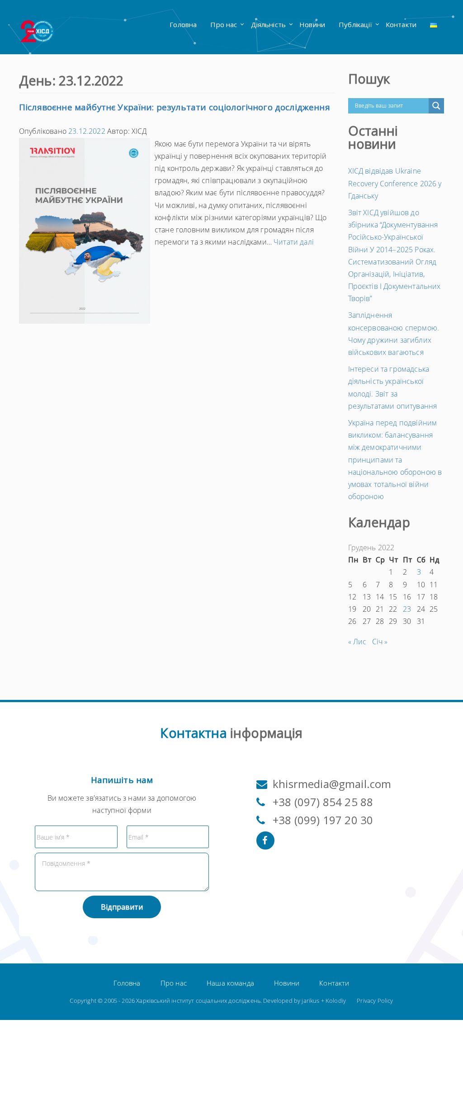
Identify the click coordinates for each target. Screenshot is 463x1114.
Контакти (401, 24)
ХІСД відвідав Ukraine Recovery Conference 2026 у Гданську (395, 183)
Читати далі (294, 242)
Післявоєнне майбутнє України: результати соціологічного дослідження (174, 107)
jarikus (310, 1000)
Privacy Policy (375, 1000)
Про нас (223, 24)
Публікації (355, 24)
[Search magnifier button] (436, 105)
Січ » (380, 642)
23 (407, 609)
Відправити (122, 907)
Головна (183, 24)
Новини (312, 24)
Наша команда (230, 982)
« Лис (357, 642)
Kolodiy (336, 1000)
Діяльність (268, 24)
